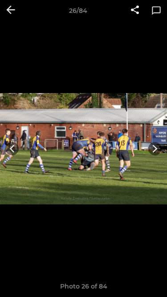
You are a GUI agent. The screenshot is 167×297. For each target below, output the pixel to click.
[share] (135, 10)
